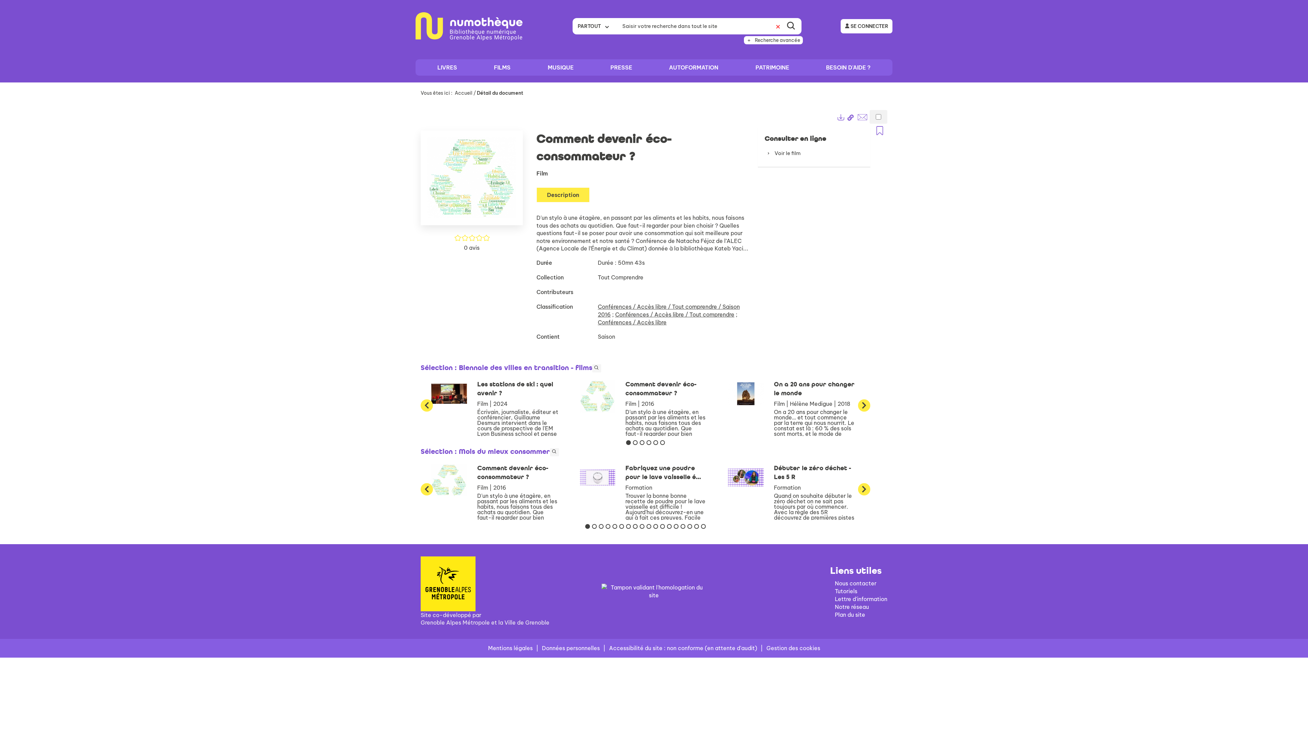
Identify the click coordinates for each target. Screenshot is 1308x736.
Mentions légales (510, 648)
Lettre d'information (861, 599)
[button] (472, 181)
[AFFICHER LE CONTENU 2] (635, 442)
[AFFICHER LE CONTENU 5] (655, 442)
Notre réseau (852, 606)
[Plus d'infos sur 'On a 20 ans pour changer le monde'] (746, 394)
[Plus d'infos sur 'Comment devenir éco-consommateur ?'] (598, 396)
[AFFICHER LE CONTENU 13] (669, 526)
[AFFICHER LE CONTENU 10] (649, 526)
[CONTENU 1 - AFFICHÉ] (628, 442)
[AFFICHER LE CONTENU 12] (662, 526)
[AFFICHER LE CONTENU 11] (655, 526)
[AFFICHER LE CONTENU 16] (689, 526)
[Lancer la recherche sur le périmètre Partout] (790, 26)
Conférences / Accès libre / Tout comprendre (674, 314)
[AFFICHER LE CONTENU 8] (635, 526)
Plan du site (850, 614)
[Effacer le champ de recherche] (778, 26)
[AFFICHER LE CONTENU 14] (676, 526)
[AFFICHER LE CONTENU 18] (703, 526)
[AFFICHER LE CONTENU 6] (662, 442)
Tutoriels (846, 591)
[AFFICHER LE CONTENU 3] (642, 442)
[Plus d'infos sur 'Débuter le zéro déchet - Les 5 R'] (746, 477)
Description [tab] (563, 194)
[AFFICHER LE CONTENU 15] (683, 526)
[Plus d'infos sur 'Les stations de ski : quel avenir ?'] (449, 394)
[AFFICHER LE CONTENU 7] (628, 526)
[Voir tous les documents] (596, 368)
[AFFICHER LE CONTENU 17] (696, 526)
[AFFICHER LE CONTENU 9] (642, 526)
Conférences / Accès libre (632, 322)
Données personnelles (571, 648)
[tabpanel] (654, 318)
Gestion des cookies (793, 648)
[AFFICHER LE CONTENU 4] (649, 442)
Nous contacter (855, 583)
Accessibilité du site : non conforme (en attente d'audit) (683, 648)
